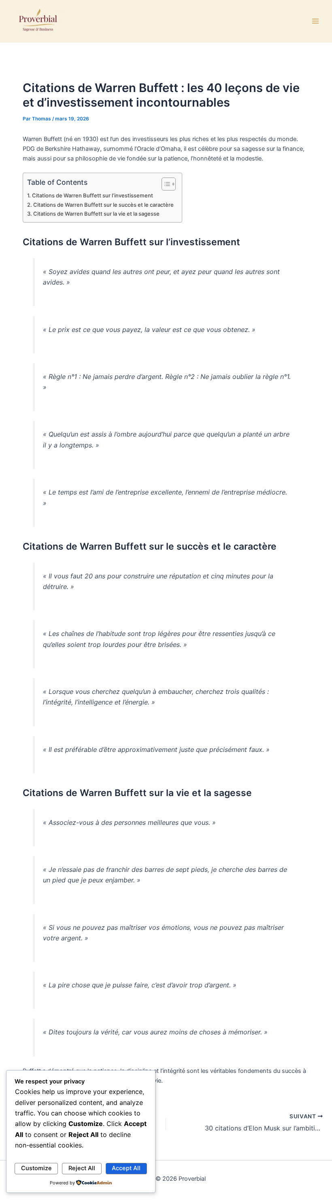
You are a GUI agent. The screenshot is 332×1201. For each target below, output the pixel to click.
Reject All (81, 1168)
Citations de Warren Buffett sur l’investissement (92, 195)
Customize (36, 1168)
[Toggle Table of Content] (164, 184)
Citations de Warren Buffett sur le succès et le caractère (103, 204)
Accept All (126, 1168)
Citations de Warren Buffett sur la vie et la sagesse (96, 213)
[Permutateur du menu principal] (315, 21)
